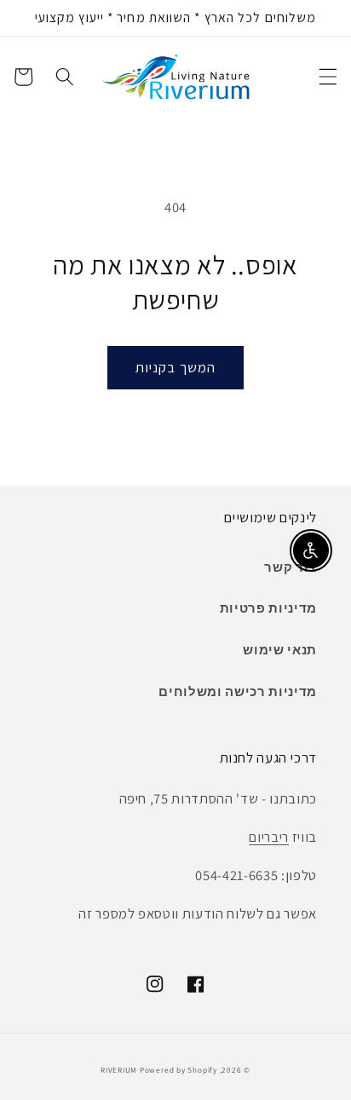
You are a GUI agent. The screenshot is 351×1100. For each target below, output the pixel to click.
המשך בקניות (175, 367)
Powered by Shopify (178, 1070)
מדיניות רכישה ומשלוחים (237, 691)
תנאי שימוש (280, 649)
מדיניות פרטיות (268, 607)
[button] (327, 76)
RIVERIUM (119, 1070)
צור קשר (290, 566)
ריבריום (269, 836)
